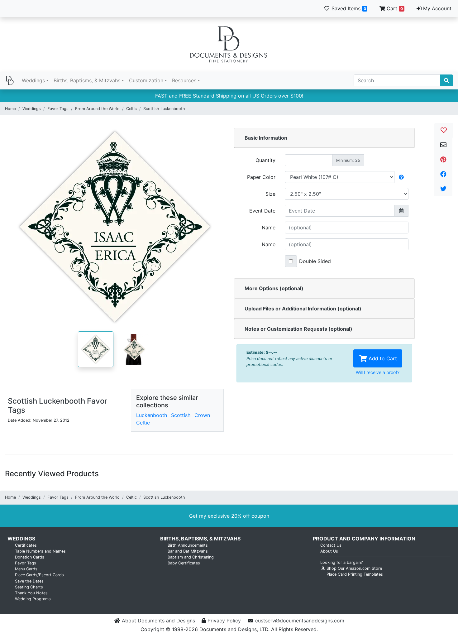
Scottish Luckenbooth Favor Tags (57, 405)
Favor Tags (58, 108)
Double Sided (315, 261)
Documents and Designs (229, 44)
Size (270, 194)
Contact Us (330, 545)
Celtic (131, 108)
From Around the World (97, 108)
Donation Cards (29, 557)
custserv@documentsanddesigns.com (299, 620)
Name (268, 227)
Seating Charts (29, 587)
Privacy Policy (224, 620)
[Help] (401, 177)
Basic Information (266, 138)
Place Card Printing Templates (355, 574)
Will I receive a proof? (377, 372)
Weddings (33, 80)
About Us (329, 551)
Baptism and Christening (191, 557)
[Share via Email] (443, 144)
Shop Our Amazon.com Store (353, 568)
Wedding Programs (33, 599)
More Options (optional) (274, 288)
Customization (146, 80)
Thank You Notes (31, 593)
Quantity (265, 160)
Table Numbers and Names (40, 551)
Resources (184, 80)
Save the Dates (29, 581)
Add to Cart (382, 358)
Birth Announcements (188, 545)
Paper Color (261, 177)
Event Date (262, 211)
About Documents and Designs (158, 620)
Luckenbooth (151, 415)
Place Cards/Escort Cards (39, 575)
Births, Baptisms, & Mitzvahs (87, 80)
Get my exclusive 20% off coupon (229, 516)
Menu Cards (26, 569)
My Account (436, 8)
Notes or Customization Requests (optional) (298, 329)
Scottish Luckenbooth (164, 108)
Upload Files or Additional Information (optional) (303, 308)
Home (10, 108)
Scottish (180, 415)
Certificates (26, 545)
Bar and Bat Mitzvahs (188, 551)
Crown (202, 415)
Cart (394, 8)
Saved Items (348, 8)
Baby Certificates (184, 563)
